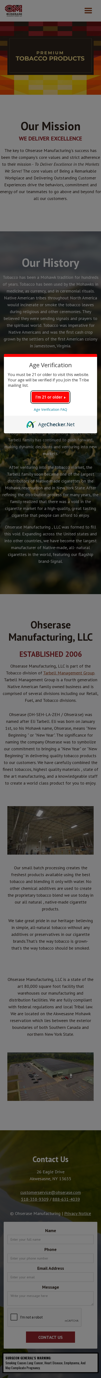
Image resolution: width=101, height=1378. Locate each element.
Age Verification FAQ (50, 409)
